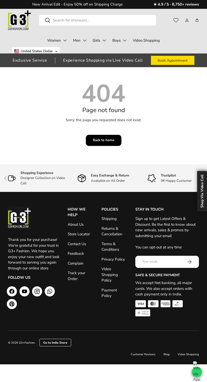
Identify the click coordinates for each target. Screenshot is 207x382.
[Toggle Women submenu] (65, 40)
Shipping (109, 218)
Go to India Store (55, 343)
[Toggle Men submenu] (85, 40)
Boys (116, 40)
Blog (167, 354)
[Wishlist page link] (175, 20)
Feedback (76, 253)
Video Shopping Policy (109, 274)
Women (54, 40)
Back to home (103, 140)
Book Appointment (173, 60)
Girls (96, 40)
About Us (76, 224)
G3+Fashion (27, 343)
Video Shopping (146, 40)
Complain (76, 263)
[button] (197, 20)
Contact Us (77, 243)
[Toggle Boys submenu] (125, 40)
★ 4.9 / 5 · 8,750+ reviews (176, 4)
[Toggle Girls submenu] (104, 40)
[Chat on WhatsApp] (197, 372)
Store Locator (79, 234)
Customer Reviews (143, 354)
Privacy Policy (113, 259)
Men (77, 40)
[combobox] (97, 20)
